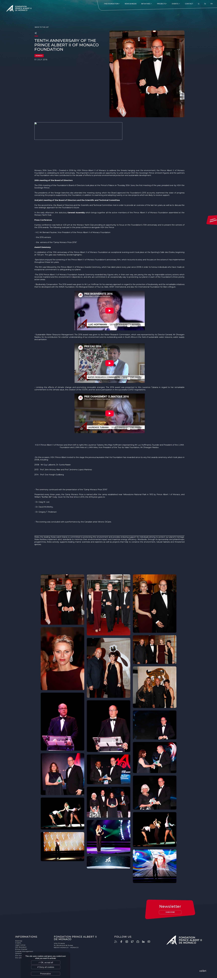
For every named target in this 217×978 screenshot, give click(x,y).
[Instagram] (127, 941)
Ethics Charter (21, 949)
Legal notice (20, 945)
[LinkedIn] (144, 941)
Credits (18, 943)
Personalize (45, 974)
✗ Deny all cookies (45, 967)
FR (212, 4)
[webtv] (139, 941)
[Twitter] (133, 941)
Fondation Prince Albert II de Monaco (18, 9)
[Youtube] (150, 941)
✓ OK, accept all (45, 962)
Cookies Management (24, 951)
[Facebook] (122, 941)
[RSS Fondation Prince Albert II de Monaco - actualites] (116, 941)
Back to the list (41, 27)
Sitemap (18, 941)
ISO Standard (20, 947)
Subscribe (170, 912)
